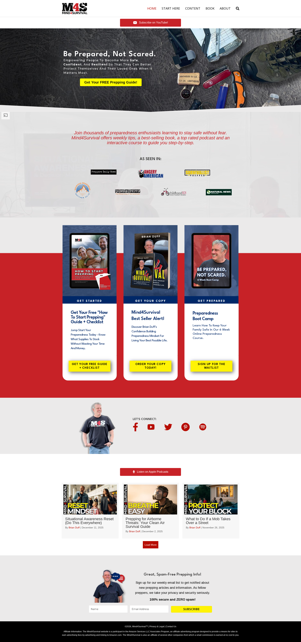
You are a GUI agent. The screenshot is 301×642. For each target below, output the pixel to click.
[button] (191, 609)
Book (210, 8)
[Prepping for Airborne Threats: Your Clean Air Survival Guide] (150, 510)
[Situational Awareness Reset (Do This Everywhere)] (90, 510)
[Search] (236, 9)
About (225, 8)
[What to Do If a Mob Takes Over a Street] (210, 510)
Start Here (171, 8)
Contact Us (170, 626)
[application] (90, 260)
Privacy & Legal (156, 626)
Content (192, 8)
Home (151, 8)
